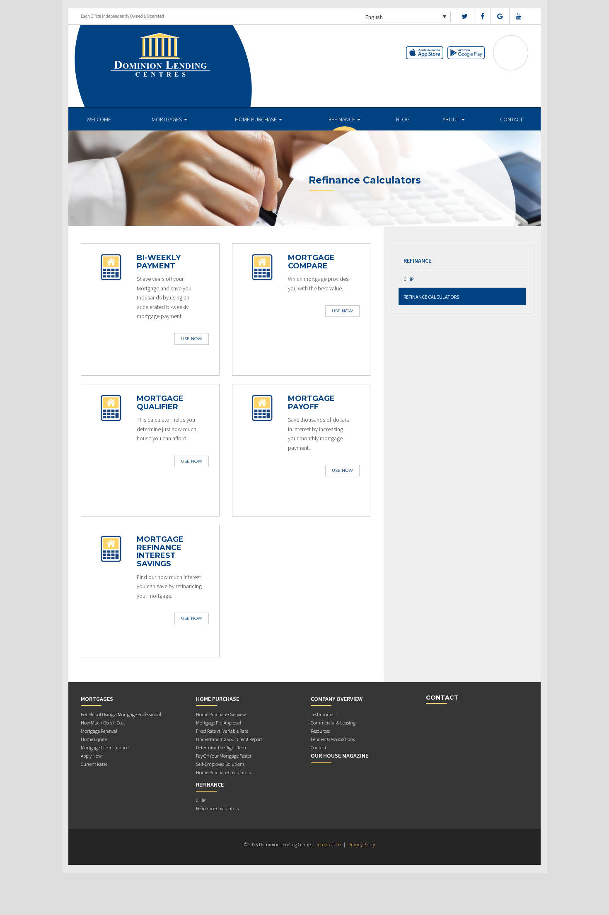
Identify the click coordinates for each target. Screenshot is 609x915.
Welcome (99, 119)
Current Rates (94, 764)
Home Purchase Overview (221, 714)
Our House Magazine (339, 755)
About (451, 119)
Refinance (342, 119)
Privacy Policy (361, 844)
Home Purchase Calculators (223, 772)
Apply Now (91, 756)
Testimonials (323, 714)
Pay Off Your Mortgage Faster (223, 756)
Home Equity (94, 739)
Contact (511, 119)
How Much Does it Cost (103, 722)
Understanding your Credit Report (229, 739)
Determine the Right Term (222, 747)
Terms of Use (328, 844)
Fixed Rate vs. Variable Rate (222, 731)
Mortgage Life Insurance (104, 747)
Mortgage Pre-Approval (218, 722)
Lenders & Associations (333, 739)
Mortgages (167, 119)
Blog (403, 119)
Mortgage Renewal (99, 731)
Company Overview (336, 699)
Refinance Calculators (431, 297)
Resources (320, 731)
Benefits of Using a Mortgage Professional (121, 714)
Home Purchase (256, 119)
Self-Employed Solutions (220, 764)
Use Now (191, 338)
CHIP (408, 279)
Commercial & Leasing (333, 722)
